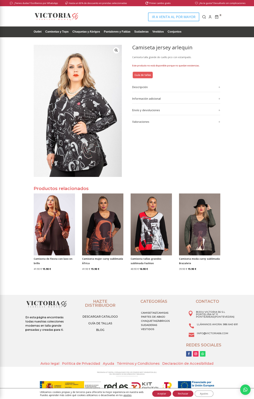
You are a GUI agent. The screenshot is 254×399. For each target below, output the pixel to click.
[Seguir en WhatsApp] (202, 354)
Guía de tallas (142, 75)
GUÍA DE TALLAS (100, 323)
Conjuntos (174, 32)
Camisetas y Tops (57, 32)
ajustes (127, 395)
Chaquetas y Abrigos (86, 32)
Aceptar (161, 393)
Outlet (37, 32)
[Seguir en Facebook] (189, 354)
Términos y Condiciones (139, 363)
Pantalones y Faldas (117, 32)
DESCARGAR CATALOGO (100, 316)
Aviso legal (51, 363)
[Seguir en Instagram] (196, 354)
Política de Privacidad (82, 363)
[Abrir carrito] (217, 17)
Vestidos (158, 32)
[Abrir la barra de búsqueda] (203, 17)
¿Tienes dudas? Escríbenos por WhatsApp (36, 3)
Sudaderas (141, 32)
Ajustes (204, 393)
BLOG (100, 330)
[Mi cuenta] (210, 17)
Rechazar (183, 393)
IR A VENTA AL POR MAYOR (173, 16)
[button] (116, 50)
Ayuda (110, 363)
